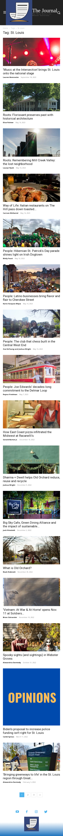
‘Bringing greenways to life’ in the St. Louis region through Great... (31, 776)
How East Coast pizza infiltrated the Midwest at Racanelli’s (27, 433)
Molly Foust (8, 258)
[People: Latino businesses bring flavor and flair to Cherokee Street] (31, 278)
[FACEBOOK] (27, 812)
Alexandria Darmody (12, 662)
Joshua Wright (25, 349)
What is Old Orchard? (17, 568)
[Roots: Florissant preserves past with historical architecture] (31, 97)
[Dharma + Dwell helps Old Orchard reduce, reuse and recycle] (31, 460)
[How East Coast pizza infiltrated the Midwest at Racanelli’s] (31, 414)
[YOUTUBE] (17, 812)
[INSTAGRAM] (36, 812)
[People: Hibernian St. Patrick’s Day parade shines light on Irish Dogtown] (31, 233)
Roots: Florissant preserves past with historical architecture (28, 116)
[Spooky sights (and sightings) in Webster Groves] (31, 637)
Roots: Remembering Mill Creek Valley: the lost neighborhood (29, 162)
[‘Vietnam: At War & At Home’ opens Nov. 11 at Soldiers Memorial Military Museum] (31, 592)
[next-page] (40, 794)
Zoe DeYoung (8, 349)
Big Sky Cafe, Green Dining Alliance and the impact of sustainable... (29, 524)
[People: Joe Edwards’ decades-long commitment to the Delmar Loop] (31, 369)
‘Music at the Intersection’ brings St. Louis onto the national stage (31, 71)
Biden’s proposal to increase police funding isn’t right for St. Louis (26, 731)
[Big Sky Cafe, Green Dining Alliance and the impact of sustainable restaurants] (31, 505)
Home (5, 28)
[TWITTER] (46, 812)
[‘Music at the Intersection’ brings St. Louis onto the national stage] (31, 52)
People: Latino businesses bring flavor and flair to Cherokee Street (31, 297)
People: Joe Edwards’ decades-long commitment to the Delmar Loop (27, 388)
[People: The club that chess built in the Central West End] (31, 324)
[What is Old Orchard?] (31, 550)
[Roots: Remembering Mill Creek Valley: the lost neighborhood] (31, 142)
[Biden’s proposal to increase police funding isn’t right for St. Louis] (31, 696)
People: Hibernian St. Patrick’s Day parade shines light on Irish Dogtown (31, 252)
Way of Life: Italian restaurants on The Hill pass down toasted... (29, 207)
